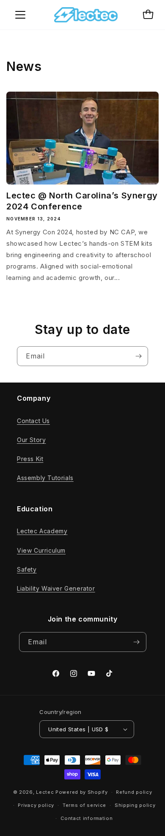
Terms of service (84, 805)
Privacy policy (36, 805)
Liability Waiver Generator (56, 588)
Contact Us (33, 420)
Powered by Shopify (81, 792)
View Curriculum (41, 550)
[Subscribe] (138, 356)
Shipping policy (135, 805)
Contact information (86, 818)
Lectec (45, 792)
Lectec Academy (42, 531)
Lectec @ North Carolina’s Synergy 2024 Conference (82, 201)
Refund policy (134, 792)
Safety (27, 569)
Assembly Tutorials (45, 477)
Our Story (31, 439)
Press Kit (30, 458)
